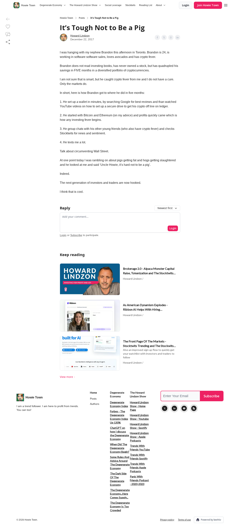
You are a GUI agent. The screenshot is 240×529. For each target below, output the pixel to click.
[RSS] (194, 408)
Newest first (165, 208)
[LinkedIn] (174, 408)
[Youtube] (184, 408)
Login (185, 5)
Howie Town (66, 17)
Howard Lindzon (80, 35)
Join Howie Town (208, 5)
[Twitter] (164, 408)
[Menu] (226, 4)
